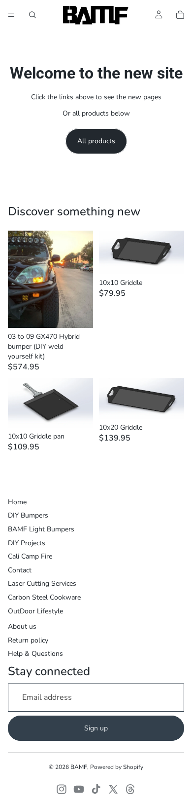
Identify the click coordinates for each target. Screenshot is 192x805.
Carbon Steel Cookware (44, 597)
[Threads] (130, 789)
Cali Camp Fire (30, 556)
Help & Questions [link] (35, 653)
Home (17, 502)
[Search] (32, 15)
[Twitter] (113, 789)
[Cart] (180, 15)
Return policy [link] (28, 640)
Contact (20, 570)
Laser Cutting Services (42, 583)
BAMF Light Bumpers (41, 529)
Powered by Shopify (116, 767)
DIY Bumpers (28, 515)
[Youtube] (79, 789)
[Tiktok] (96, 789)
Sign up (96, 728)
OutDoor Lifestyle (35, 611)
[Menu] (11, 14)
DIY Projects (26, 543)
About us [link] (22, 626)
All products (96, 141)
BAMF (78, 767)
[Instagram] (61, 789)
